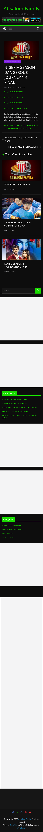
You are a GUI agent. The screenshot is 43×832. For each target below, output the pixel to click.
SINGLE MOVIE (7, 533)
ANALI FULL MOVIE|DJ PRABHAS (14, 403)
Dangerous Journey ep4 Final (15, 108)
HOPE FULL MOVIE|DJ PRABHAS (14, 399)
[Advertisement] (21, 318)
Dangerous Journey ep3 (13, 103)
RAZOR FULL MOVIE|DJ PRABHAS (15, 411)
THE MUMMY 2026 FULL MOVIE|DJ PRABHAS (19, 407)
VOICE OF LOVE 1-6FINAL (18, 184)
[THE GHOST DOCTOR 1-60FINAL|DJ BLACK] (21, 199)
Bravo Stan (21, 87)
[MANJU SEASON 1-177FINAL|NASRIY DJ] (21, 241)
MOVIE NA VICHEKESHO (11, 525)
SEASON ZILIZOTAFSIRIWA (12, 62)
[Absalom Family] (5, 29)
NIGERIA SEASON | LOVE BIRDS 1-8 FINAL (21, 139)
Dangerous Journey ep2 (13, 97)
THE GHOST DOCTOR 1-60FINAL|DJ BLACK (17, 224)
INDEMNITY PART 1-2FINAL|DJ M (23, 147)
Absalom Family (22, 8)
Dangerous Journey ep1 (13, 92)
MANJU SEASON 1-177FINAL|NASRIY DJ (16, 265)
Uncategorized (7, 537)
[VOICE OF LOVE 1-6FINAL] (21, 161)
